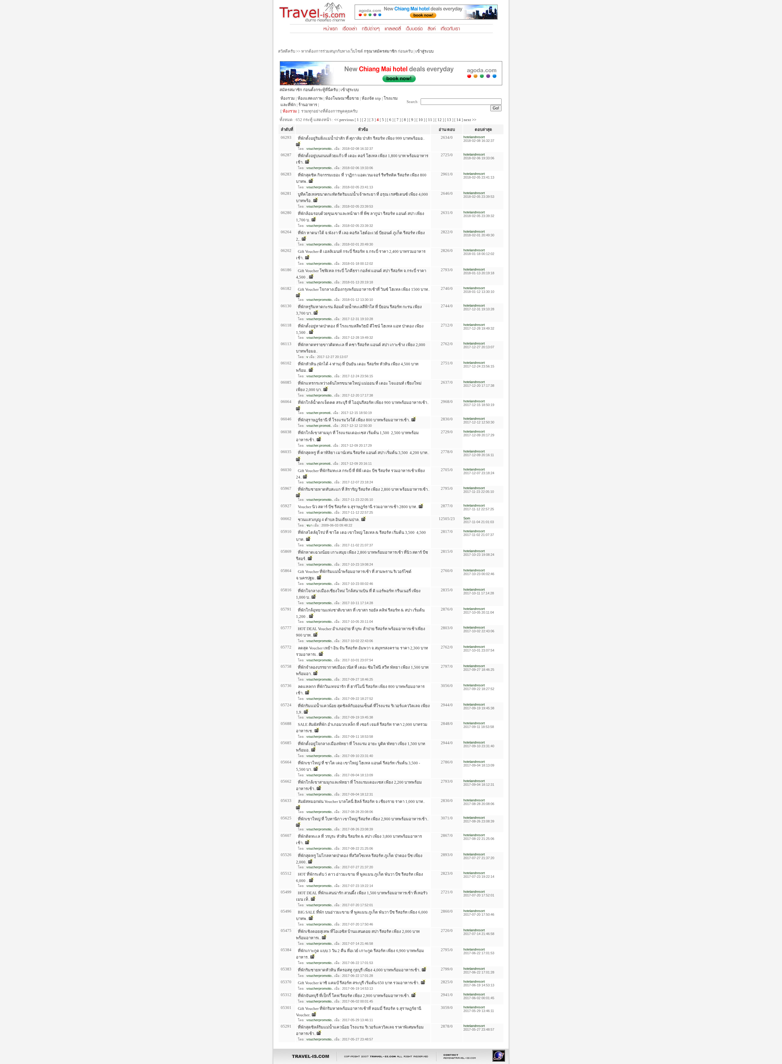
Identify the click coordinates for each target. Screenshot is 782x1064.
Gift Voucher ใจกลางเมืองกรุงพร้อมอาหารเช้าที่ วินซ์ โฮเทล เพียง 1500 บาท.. (364, 289)
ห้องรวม (287, 98)
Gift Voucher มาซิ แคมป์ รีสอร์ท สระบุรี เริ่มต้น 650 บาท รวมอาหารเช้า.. (359, 983)
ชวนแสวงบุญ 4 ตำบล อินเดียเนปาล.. (329, 519)
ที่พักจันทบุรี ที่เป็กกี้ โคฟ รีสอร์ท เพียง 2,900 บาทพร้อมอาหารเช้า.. (354, 995)
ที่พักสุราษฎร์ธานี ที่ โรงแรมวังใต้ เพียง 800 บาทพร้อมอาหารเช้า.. (354, 420)
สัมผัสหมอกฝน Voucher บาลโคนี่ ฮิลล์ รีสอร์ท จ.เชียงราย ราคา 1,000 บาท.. (361, 801)
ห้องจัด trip (371, 98)
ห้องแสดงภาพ (310, 98)
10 (420, 119)
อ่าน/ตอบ (447, 129)
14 (458, 119)
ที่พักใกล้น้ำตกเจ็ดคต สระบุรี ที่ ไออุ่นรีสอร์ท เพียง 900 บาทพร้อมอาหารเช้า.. (363, 402)
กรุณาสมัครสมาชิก (380, 51)
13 (449, 119)
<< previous (344, 119)
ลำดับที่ (287, 129)
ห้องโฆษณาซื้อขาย (342, 98)
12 (439, 119)
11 (430, 119)
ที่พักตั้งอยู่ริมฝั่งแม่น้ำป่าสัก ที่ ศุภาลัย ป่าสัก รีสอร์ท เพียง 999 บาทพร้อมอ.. (361, 138)
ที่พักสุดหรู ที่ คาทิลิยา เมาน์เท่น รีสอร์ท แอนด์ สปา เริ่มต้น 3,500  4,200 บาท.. (363, 452)
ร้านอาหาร (307, 104)
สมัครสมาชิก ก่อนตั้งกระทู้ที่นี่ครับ (309, 89)
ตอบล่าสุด (483, 129)
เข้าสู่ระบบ (424, 51)
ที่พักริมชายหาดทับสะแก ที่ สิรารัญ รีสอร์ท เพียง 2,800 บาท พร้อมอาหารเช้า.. (363, 489)
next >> (470, 119)
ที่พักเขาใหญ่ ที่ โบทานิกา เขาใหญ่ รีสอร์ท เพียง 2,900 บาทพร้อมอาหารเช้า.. (363, 819)
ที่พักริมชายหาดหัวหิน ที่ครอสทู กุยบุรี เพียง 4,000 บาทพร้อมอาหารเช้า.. (359, 970)
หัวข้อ (363, 129)
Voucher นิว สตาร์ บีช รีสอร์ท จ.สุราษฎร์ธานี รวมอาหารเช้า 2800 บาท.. (358, 506)
